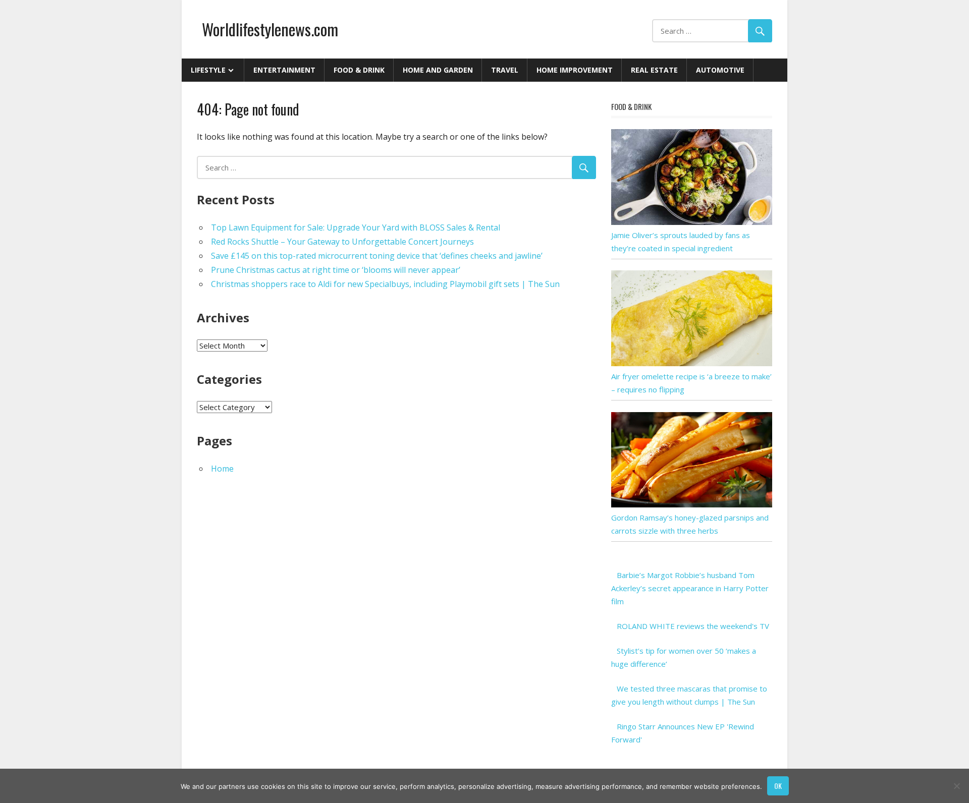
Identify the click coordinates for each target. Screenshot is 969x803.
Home (222, 468)
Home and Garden (438, 70)
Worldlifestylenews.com (270, 29)
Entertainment (284, 70)
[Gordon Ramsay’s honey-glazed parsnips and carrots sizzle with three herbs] (691, 504)
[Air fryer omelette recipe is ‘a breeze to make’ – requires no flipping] (691, 363)
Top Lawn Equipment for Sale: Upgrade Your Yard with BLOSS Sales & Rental (355, 227)
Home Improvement (574, 70)
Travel (504, 70)
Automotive (720, 70)
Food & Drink (359, 70)
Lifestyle (208, 70)
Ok (778, 785)
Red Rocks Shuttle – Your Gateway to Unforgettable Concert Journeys (342, 241)
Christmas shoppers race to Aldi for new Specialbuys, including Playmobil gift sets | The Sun (385, 284)
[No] (956, 786)
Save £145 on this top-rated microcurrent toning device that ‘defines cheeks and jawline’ (377, 255)
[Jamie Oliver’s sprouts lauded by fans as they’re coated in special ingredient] (691, 222)
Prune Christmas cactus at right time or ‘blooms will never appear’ (335, 269)
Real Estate (654, 70)
